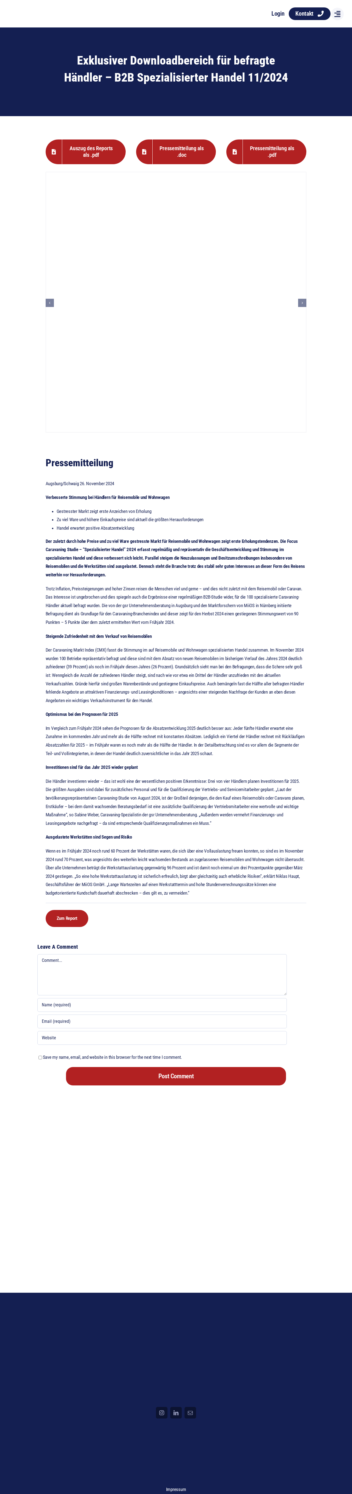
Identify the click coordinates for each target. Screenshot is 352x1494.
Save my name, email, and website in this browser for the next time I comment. (112, 1057)
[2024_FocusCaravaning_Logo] (36, 8)
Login (278, 13)
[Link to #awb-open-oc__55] (337, 14)
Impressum (176, 1489)
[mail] (190, 1412)
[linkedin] (176, 1412)
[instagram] (161, 1412)
